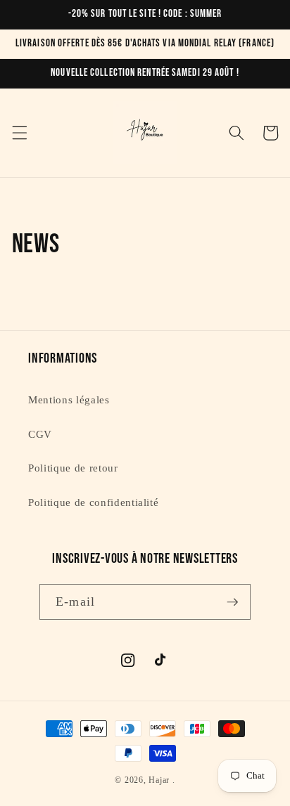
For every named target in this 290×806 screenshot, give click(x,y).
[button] (19, 133)
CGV (40, 434)
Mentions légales (69, 399)
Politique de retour (73, 468)
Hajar (159, 780)
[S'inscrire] (232, 602)
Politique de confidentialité (93, 502)
